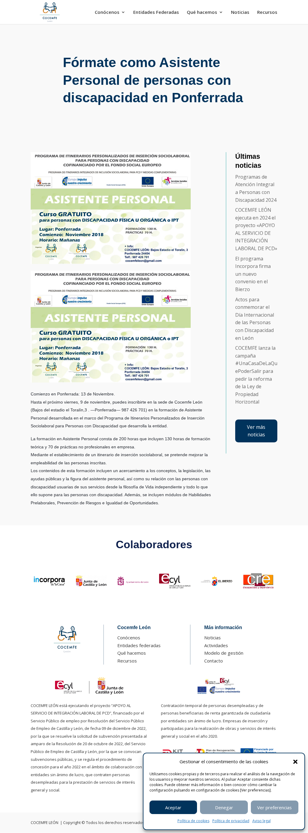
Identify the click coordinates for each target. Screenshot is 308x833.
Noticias (240, 12)
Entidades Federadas (156, 12)
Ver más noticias (256, 431)
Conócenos (107, 12)
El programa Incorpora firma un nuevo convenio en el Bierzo (253, 274)
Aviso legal (261, 820)
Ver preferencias (274, 807)
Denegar (224, 807)
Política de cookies (193, 820)
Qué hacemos (202, 12)
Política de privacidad (230, 820)
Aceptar (173, 807)
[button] (295, 762)
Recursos (267, 12)
